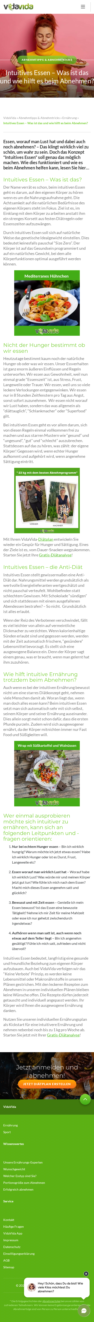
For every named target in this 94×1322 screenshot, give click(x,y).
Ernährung (69, 118)
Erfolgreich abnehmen (18, 1189)
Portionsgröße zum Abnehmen (24, 1182)
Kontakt (8, 1220)
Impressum (10, 1240)
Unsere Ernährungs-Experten (23, 1162)
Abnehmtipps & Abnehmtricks (39, 118)
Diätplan (45, 539)
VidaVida (9, 118)
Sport (7, 1132)
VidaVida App (12, 1233)
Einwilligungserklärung (19, 1253)
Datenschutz (11, 1247)
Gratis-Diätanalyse (55, 555)
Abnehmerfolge (51, 1301)
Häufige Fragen (13, 1226)
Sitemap (8, 1267)
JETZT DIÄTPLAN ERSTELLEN (47, 1084)
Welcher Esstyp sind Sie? (20, 1176)
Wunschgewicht (14, 1169)
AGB (6, 1260)
